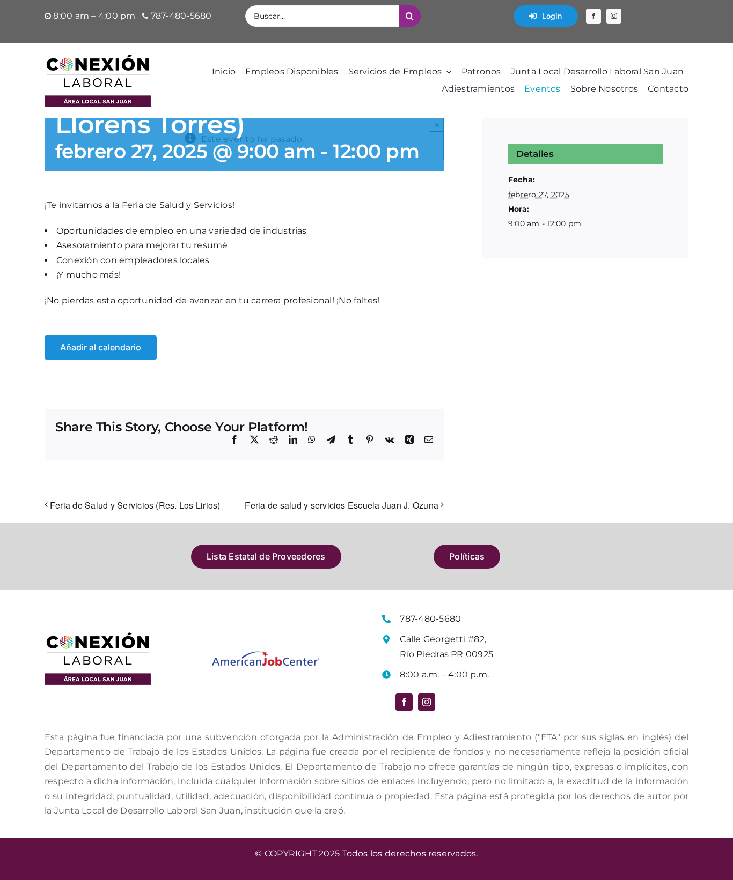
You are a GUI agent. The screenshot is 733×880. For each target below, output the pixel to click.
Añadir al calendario (100, 347)
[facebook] (593, 16)
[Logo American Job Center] (265, 655)
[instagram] (613, 16)
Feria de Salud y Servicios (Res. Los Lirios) (135, 505)
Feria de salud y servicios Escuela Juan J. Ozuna (341, 505)
